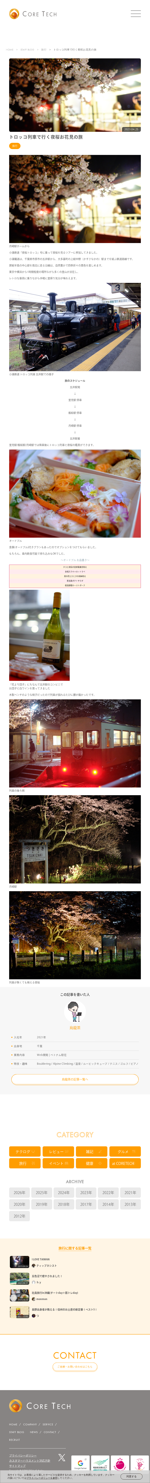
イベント (56, 1163)
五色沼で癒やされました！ (47, 1276)
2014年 (108, 1204)
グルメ (123, 1152)
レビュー (56, 1152)
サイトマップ (17, 1465)
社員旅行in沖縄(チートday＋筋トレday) (55, 1293)
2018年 (64, 1204)
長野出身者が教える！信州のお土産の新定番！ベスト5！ (64, 1309)
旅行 (43, 49)
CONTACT (50, 1432)
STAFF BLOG (27, 49)
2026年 (19, 1192)
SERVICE (48, 1424)
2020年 (19, 1204)
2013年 (130, 1204)
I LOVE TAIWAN (41, 1259)
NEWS (34, 1432)
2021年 (130, 1192)
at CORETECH (123, 1163)
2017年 (86, 1204)
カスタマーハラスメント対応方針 (29, 1460)
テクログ (23, 1152)
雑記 (89, 1152)
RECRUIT (14, 1440)
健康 (89, 1163)
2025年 (42, 1192)
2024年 (64, 1192)
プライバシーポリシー (23, 1455)
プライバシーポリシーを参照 (42, 1478)
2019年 (42, 1204)
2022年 (108, 1192)
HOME (10, 49)
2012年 (19, 1216)
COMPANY (30, 1424)
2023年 (86, 1192)
